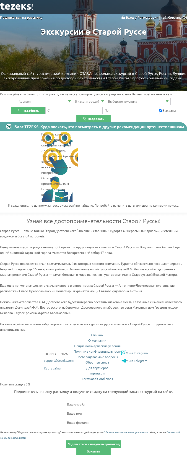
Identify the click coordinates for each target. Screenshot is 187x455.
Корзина (177, 17)
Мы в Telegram (136, 360)
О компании (97, 340)
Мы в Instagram (137, 353)
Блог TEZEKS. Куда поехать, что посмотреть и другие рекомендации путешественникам (99, 126)
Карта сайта (52, 368)
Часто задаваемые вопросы (97, 357)
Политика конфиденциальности (97, 351)
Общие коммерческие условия (97, 346)
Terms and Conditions (97, 379)
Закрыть (93, 451)
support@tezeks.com (59, 360)
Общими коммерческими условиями (126, 432)
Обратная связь (97, 362)
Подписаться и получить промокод (94, 444)
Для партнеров (97, 368)
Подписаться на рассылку (21, 17)
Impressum (97, 373)
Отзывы (97, 335)
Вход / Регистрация (142, 17)
